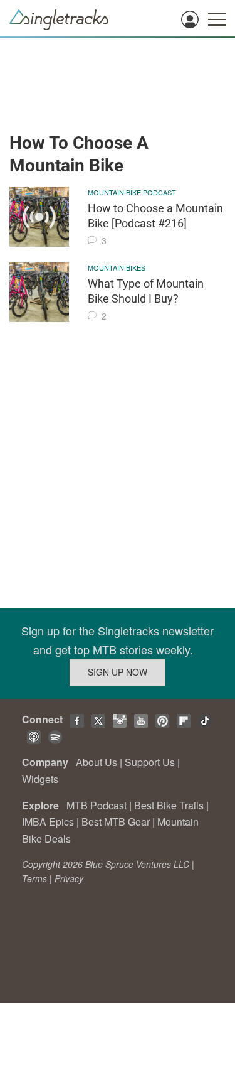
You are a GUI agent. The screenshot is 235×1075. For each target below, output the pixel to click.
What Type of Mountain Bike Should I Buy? (146, 291)
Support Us (150, 762)
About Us (96, 762)
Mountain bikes (116, 267)
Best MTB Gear (115, 821)
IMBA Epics (48, 821)
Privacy (69, 878)
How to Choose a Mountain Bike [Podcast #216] (155, 215)
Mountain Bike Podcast (132, 192)
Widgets (40, 779)
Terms (34, 878)
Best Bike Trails (169, 805)
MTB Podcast (96, 805)
